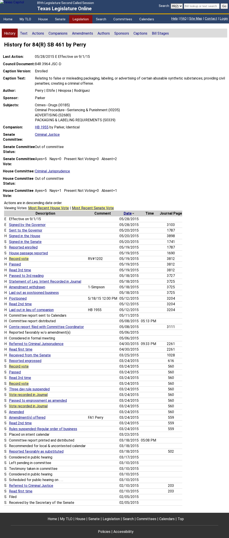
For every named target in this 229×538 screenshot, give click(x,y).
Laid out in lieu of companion (31, 310)
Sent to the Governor (25, 230)
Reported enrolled (23, 247)
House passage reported (28, 253)
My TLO (25, 19)
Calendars (146, 19)
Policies (104, 532)
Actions (38, 33)
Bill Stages (160, 33)
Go (224, 6)
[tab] (10, 33)
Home (8, 19)
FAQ (183, 19)
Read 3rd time (20, 270)
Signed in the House (24, 236)
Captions (140, 33)
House (43, 19)
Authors (104, 33)
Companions (58, 33)
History (9, 33)
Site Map (195, 19)
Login (224, 19)
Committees (122, 19)
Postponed (18, 298)
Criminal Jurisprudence (52, 171)
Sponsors (121, 33)
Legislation (81, 19)
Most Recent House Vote (48, 208)
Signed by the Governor (27, 225)
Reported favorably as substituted (36, 451)
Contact (211, 19)
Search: (164, 6)
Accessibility (123, 532)
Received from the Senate (30, 355)
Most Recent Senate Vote (93, 208)
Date (128, 213)
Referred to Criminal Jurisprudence (36, 344)
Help (174, 19)
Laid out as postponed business (34, 293)
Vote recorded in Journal (28, 395)
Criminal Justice (47, 134)
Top (181, 519)
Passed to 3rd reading (26, 276)
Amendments (82, 33)
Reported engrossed (25, 361)
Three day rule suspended (29, 389)
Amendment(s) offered (27, 417)
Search (101, 19)
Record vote (19, 259)
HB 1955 (42, 127)
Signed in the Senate (25, 242)
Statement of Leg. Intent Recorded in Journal (45, 281)
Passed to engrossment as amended (38, 400)
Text (24, 33)
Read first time (20, 349)
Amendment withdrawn (27, 287)
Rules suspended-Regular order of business (43, 429)
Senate (60, 19)
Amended (16, 412)
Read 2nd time (20, 304)
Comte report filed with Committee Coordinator (46, 327)
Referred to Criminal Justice (31, 486)
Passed (15, 264)
